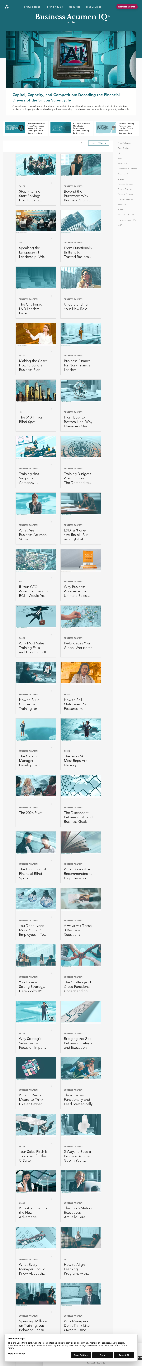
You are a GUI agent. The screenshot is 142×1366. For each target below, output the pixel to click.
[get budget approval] (36, 334)
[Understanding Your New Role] (81, 278)
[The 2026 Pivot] (36, 786)
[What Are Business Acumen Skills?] (36, 504)
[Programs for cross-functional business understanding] (81, 955)
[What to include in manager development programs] (36, 730)
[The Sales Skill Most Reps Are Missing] (81, 730)
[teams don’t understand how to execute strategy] (36, 955)
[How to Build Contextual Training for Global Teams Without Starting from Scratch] (36, 673)
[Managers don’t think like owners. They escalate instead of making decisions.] (81, 1294)
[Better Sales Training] (36, 617)
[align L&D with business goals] (81, 1238)
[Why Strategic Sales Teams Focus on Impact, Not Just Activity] (36, 1012)
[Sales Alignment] (36, 1181)
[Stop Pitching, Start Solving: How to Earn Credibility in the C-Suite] (36, 165)
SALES (22, 186)
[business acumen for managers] (81, 391)
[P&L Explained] (36, 1238)
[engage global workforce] (81, 617)
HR (20, 243)
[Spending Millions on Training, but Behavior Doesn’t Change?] (36, 1294)
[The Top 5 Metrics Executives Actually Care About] (81, 1181)
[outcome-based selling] (81, 673)
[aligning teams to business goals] (81, 899)
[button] (32, 7)
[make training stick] (81, 504)
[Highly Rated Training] (36, 278)
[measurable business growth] (36, 899)
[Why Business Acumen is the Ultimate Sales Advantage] (81, 560)
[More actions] (52, 182)
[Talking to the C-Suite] (36, 1125)
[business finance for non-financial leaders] (81, 334)
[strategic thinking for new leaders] (81, 1068)
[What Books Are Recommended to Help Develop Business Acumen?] (81, 842)
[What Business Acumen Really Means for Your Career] (81, 165)
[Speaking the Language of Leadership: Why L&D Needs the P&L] (36, 221)
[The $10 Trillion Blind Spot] (36, 391)
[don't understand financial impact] (36, 842)
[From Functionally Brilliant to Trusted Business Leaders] (81, 221)
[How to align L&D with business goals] (81, 786)
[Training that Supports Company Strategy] (36, 447)
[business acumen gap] (81, 1125)
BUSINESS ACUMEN (73, 186)
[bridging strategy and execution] (81, 1012)
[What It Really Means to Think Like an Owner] (36, 1068)
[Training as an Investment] (81, 447)
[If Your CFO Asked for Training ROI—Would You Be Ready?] (36, 560)
